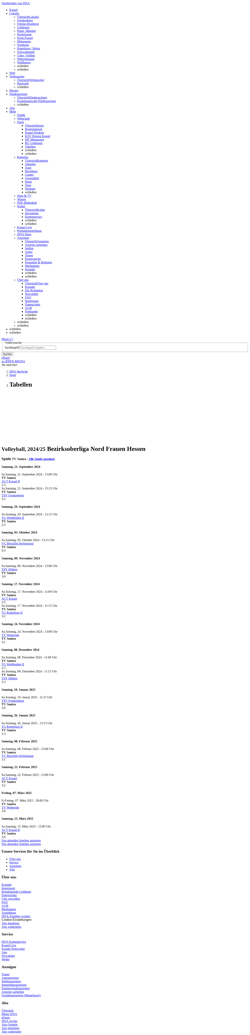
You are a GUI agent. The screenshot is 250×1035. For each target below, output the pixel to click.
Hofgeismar (24, 34)
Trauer (29, 255)
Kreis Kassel (25, 38)
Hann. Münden (26, 31)
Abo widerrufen (11, 926)
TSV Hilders (9, 569)
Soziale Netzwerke (13, 948)
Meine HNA (9, 1014)
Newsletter (31, 294)
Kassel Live (9, 945)
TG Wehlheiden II (13, 517)
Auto (28, 167)
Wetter (6, 959)
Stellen (29, 248)
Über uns (15, 859)
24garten (30, 164)
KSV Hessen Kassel (37, 136)
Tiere (28, 185)
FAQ (28, 297)
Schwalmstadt (25, 52)
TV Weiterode (10, 635)
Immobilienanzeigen (14, 984)
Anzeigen (15, 866)
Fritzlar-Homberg (28, 24)
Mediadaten (32, 266)
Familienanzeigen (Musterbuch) (21, 995)
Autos (28, 251)
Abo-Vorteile (10, 1024)
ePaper (6, 1017)
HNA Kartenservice (14, 941)
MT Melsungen (34, 139)
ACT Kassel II (11, 481)
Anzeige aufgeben (36, 244)
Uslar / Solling (26, 55)
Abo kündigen (10, 923)
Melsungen (24, 41)
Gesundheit (32, 178)
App (4, 952)
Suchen (7, 354)
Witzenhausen (25, 59)
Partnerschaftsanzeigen (16, 988)
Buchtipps (31, 171)
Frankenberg (25, 20)
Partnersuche (33, 259)
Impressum (31, 301)
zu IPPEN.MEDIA (13, 361)
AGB (28, 308)
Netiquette (31, 311)
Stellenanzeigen (11, 981)
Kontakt (30, 269)
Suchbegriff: (12, 347)
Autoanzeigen (10, 977)
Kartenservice (33, 216)
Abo (12, 869)
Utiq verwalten (11, 898)
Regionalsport (33, 129)
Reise (28, 181)
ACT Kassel (9, 598)
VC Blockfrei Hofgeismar (18, 543)
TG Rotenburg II (12, 612)
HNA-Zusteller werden (16, 916)
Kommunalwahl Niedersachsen (36, 101)
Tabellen (30, 146)
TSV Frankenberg (13, 495)
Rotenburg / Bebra (28, 48)
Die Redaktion (34, 290)
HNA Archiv (10, 1021)
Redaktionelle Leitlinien (16, 891)
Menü (5, 339)
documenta (31, 213)
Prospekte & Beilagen (38, 262)
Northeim (23, 45)
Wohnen (30, 188)
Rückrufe (23, 83)
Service (14, 862)
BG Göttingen (34, 143)
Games (29, 174)
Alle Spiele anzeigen (42, 459)
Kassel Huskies (34, 132)
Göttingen (23, 27)
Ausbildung (9, 912)
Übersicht (7, 1010)
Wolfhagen (24, 62)
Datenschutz (32, 304)
